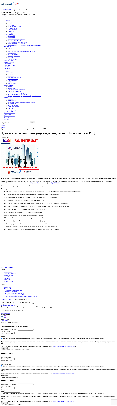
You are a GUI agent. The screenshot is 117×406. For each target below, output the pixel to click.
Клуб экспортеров (9, 65)
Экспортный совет (9, 62)
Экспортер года (12, 59)
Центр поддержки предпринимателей (64, 346)
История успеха (8, 281)
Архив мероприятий (14, 56)
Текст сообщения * (6, 364)
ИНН (2, 391)
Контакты (7, 68)
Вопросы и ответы (13, 28)
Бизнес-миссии (12, 49)
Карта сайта (4, 320)
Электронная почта (6, 335)
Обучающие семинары (14, 40)
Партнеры (10, 23)
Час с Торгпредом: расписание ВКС (18, 43)
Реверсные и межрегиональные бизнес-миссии (21, 51)
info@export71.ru (35, 183)
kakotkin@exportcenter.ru (8, 16)
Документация (8, 60)
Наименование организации (9, 329)
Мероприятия (8, 46)
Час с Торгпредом (13, 54)
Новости (6, 66)
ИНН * (3, 337)
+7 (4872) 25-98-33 (6, 10)
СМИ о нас (11, 31)
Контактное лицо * (6, 331)
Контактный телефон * (7, 333)
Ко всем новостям (7, 267)
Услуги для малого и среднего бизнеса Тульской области (24, 45)
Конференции (12, 53)
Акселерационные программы (16, 39)
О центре (7, 20)
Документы (11, 25)
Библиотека (7, 63)
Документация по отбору (11, 273)
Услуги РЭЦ (11, 37)
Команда (10, 22)
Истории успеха (12, 29)
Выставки (10, 48)
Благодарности (12, 33)
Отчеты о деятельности (14, 26)
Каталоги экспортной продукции (17, 42)
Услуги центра (8, 34)
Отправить (4, 348)
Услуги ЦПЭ (11, 36)
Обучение (10, 57)
